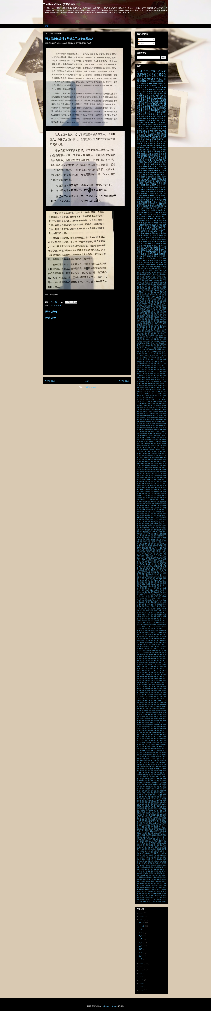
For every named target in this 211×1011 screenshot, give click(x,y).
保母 (141, 463)
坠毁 (140, 546)
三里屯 (139, 401)
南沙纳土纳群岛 (159, 503)
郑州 (149, 375)
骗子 (147, 206)
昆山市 (149, 652)
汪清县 (154, 698)
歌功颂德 (144, 684)
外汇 (144, 305)
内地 (141, 289)
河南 (138, 158)
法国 (147, 337)
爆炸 (162, 102)
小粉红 (157, 311)
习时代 (157, 437)
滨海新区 (142, 137)
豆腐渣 (150, 260)
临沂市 (146, 212)
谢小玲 (145, 260)
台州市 (159, 513)
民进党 (147, 335)
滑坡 (147, 341)
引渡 (156, 606)
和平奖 (159, 152)
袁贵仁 (164, 365)
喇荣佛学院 (143, 532)
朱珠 (162, 660)
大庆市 (142, 556)
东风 (158, 407)
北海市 (155, 221)
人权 (147, 141)
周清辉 (145, 526)
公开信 (159, 287)
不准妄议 (160, 401)
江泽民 (162, 74)
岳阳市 (151, 590)
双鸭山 (156, 295)
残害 (158, 686)
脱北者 (159, 175)
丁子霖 (145, 271)
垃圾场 (147, 546)
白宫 (144, 198)
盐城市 (164, 349)
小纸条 (154, 588)
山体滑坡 (151, 233)
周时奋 (156, 523)
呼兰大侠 (163, 299)
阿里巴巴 (160, 379)
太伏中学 (143, 560)
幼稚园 (159, 596)
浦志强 (155, 124)
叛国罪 (139, 513)
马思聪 (150, 385)
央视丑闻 (155, 560)
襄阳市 (139, 367)
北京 (139, 79)
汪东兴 (146, 248)
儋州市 (164, 467)
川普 (164, 187)
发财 (138, 512)
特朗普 (139, 173)
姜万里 (146, 568)
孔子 (162, 231)
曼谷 (147, 327)
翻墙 (149, 158)
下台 (162, 208)
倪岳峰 (144, 465)
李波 (146, 108)
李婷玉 (145, 241)
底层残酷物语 (149, 600)
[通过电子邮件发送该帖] (62, 302)
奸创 (162, 564)
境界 (150, 548)
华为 (158, 293)
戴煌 (162, 624)
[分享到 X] (71, 302)
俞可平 (143, 216)
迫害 (146, 373)
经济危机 (152, 357)
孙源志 (157, 572)
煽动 (162, 341)
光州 (144, 469)
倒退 (140, 465)
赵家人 (157, 114)
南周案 (148, 503)
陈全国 (141, 381)
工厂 (152, 592)
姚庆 (151, 231)
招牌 (140, 632)
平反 (138, 235)
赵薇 (164, 147)
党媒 (147, 471)
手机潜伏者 (142, 626)
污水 (147, 698)
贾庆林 (155, 104)
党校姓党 (158, 471)
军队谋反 (147, 483)
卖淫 (141, 295)
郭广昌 (139, 150)
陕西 (140, 383)
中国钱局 (156, 425)
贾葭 (160, 260)
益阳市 (159, 349)
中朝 (147, 429)
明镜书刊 (143, 654)
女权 (149, 564)
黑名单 (157, 387)
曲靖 (156, 656)
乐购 (155, 435)
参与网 (157, 507)
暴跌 (151, 191)
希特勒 (141, 596)
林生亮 (150, 676)
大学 (158, 185)
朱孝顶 (150, 660)
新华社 (152, 145)
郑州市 (163, 114)
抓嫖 (149, 628)
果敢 (158, 676)
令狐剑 (150, 453)
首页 (46, 26)
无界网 (160, 323)
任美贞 (161, 455)
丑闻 (157, 403)
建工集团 (141, 604)
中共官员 (151, 411)
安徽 (157, 307)
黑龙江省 (160, 139)
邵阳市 (145, 375)
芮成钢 (161, 118)
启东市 (144, 519)
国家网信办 (157, 538)
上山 (146, 401)
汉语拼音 (150, 696)
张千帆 (141, 608)
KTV (164, 391)
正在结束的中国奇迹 (153, 684)
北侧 (158, 495)
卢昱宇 (146, 183)
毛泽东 (140, 76)
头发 (162, 560)
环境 (156, 347)
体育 (153, 459)
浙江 (150, 339)
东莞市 (156, 106)
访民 (162, 96)
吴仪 (156, 519)
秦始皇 (155, 254)
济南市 (163, 145)
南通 (142, 505)
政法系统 (144, 638)
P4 (147, 393)
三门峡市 (155, 271)
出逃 (143, 221)
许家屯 (148, 147)
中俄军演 (150, 409)
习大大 (148, 279)
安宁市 (157, 576)
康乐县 (159, 600)
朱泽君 (159, 660)
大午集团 (153, 552)
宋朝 (143, 578)
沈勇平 (150, 700)
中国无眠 (149, 419)
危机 (151, 183)
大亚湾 (148, 552)
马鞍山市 (155, 385)
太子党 (139, 114)
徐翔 (160, 166)
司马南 (151, 516)
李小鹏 (141, 156)
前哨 (162, 291)
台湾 (162, 106)
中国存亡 (161, 415)
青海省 (153, 383)
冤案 (164, 218)
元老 (141, 469)
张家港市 (139, 610)
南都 (146, 505)
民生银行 (155, 246)
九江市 (144, 279)
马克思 (141, 385)
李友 (146, 329)
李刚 (138, 666)
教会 (159, 321)
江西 (164, 696)
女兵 (164, 562)
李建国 (157, 668)
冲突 (158, 289)
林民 (146, 676)
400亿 (139, 391)
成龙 (164, 620)
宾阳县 (144, 584)
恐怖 (140, 319)
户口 (159, 319)
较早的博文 (124, 381)
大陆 (164, 152)
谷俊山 (163, 129)
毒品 (164, 686)
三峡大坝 (157, 399)
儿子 (138, 469)
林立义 (154, 676)
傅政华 (161, 162)
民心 (141, 692)
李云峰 (162, 327)
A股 (158, 269)
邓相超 (141, 375)
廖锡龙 (153, 602)
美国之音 (150, 256)
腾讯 (153, 361)
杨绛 (147, 674)
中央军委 (142, 133)
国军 (156, 536)
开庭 (140, 606)
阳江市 (154, 379)
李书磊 (141, 664)
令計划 (154, 453)
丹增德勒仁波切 (146, 433)
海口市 (148, 129)
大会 (147, 305)
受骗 (150, 512)
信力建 (156, 283)
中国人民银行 (150, 413)
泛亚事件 (151, 337)
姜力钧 (154, 568)
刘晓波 (157, 79)
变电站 (158, 512)
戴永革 (159, 624)
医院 (160, 221)
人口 (152, 447)
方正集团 (156, 646)
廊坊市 (155, 154)
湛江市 (161, 250)
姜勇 (158, 568)
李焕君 (157, 329)
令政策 (145, 453)
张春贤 (143, 189)
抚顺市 (139, 239)
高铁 (155, 267)
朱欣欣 (154, 660)
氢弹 (140, 694)
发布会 (164, 509)
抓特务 (153, 628)
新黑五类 (143, 646)
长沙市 (152, 160)
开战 (143, 606)
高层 (147, 267)
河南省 (143, 81)
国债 (143, 536)
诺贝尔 (154, 147)
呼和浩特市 (140, 528)
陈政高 (157, 381)
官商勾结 (155, 578)
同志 (141, 518)
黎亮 (153, 387)
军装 (140, 483)
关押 (161, 477)
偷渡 (150, 467)
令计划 (155, 76)
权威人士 (161, 662)
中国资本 (143, 425)
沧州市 (139, 337)
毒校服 (151, 688)
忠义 (140, 618)
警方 (142, 367)
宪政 (149, 166)
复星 (147, 550)
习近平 (141, 70)
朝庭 (164, 658)
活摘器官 (139, 339)
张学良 (162, 315)
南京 (140, 223)
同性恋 (145, 518)
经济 (138, 110)
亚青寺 (148, 445)
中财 (149, 431)
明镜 (138, 654)
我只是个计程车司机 (153, 622)
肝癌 (160, 256)
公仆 (141, 287)
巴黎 (147, 313)
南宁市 (143, 143)
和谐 (138, 301)
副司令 (150, 493)
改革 (151, 239)
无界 (156, 323)
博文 (142, 39)
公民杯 (151, 475)
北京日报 (153, 495)
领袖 (140, 206)
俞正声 (148, 463)
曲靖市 (164, 325)
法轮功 (139, 196)
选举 (147, 262)
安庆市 (162, 576)
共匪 (158, 477)
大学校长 (155, 554)
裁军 (160, 258)
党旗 (164, 285)
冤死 (141, 485)
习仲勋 (153, 120)
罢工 (144, 256)
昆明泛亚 (139, 325)
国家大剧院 (149, 538)
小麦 (158, 588)
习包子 (148, 133)
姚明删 (160, 566)
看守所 (145, 351)
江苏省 (155, 83)
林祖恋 (145, 244)
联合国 (145, 359)
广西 (156, 166)
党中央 (154, 285)
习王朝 (162, 437)
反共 (144, 297)
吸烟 (149, 522)
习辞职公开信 (142, 162)
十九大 (148, 293)
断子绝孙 (160, 640)
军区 (147, 218)
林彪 (138, 129)
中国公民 (144, 415)
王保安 (159, 345)
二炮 (144, 443)
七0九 (155, 397)
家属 (149, 582)
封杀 (153, 586)
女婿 (147, 231)
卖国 (138, 295)
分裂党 (145, 487)
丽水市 (153, 433)
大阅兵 (157, 112)
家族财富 (153, 582)
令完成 (149, 83)
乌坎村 (141, 94)
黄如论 (147, 387)
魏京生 (159, 267)
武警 (148, 114)
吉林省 (149, 152)
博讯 (149, 505)
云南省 (149, 92)
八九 (152, 216)
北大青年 (139, 497)
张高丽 (141, 135)
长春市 (162, 377)
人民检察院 (156, 281)
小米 (150, 588)
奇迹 (143, 562)
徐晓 (152, 616)
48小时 (143, 391)
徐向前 (144, 616)
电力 (144, 349)
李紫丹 (164, 670)
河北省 (143, 88)
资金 (158, 369)
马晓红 (143, 267)
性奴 (143, 618)
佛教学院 (147, 461)
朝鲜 (142, 108)
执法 (144, 321)
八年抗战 (147, 473)
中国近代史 (149, 425)
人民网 (141, 451)
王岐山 (159, 71)
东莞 (162, 177)
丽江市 (152, 212)
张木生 (160, 610)
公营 (155, 475)
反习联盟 (139, 297)
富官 (164, 584)
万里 (158, 177)
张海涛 (144, 612)
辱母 (152, 371)
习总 (164, 160)
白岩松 (154, 349)
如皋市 (141, 566)
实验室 (164, 580)
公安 (144, 112)
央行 (138, 231)
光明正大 (149, 469)
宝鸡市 (156, 580)
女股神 (156, 564)
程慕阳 (161, 254)
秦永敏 (143, 175)
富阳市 (148, 311)
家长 (158, 582)
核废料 (139, 333)
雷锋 (146, 383)
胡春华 (161, 124)
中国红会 (154, 423)
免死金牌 (163, 469)
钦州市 (156, 262)
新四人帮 (139, 644)
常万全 (151, 313)
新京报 (160, 642)
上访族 (150, 401)
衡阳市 (155, 258)
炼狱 (159, 341)
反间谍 (159, 297)
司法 (144, 152)
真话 (159, 351)
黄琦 (150, 387)
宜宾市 (141, 580)
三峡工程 (163, 399)
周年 (138, 185)
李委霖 (151, 666)
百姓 (160, 173)
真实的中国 (151, 351)
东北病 (157, 405)
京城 (146, 281)
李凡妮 (164, 664)
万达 (147, 208)
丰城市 (153, 431)
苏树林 (151, 363)
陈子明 (145, 381)
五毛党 (146, 179)
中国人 (147, 116)
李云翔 (145, 664)
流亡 (144, 339)
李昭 (149, 329)
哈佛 (138, 530)
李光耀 (142, 329)
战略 (150, 624)
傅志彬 (155, 467)
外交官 (158, 550)
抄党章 (139, 628)
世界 (141, 273)
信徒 (159, 283)
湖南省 (161, 83)
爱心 (152, 343)
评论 (142, 43)
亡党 (143, 281)
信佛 (152, 463)
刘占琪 (160, 487)
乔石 (143, 141)
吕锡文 (154, 299)
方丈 (153, 323)
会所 (153, 457)
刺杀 (146, 493)
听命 (140, 519)
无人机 (141, 648)
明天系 (164, 652)
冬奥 (155, 289)
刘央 (144, 489)
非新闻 (161, 265)
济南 (147, 339)
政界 (148, 638)
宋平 (152, 309)
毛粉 (155, 690)
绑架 (140, 256)
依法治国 (147, 283)
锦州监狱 (153, 377)
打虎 (141, 321)
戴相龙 (145, 118)
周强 (147, 523)
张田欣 (148, 612)
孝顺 (140, 574)
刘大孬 (141, 489)
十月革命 (153, 293)
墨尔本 (157, 548)
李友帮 (142, 666)
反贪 (159, 509)
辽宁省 (161, 104)
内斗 (155, 479)
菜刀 (162, 363)
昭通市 (150, 325)
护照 (144, 630)
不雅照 (153, 403)
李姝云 (156, 666)
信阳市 (148, 216)
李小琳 (161, 88)
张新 (147, 610)
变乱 (153, 512)
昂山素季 (144, 652)
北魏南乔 (149, 497)
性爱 (146, 618)
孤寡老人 (149, 574)
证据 (156, 367)
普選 (144, 656)
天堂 (144, 229)
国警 (147, 540)
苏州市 (154, 129)
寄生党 (153, 584)
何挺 (156, 459)
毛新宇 (152, 193)
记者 (145, 122)
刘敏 (141, 491)
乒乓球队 (163, 277)
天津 (154, 108)
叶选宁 (142, 299)
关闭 (164, 477)
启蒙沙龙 (149, 519)
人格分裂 (145, 449)
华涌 (161, 293)
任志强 (143, 83)
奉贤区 (154, 562)
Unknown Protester (149, 395)
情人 (158, 618)
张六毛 (157, 315)
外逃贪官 (142, 552)
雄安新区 (142, 265)
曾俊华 (161, 656)
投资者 (160, 628)
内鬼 (149, 289)
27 (165, 389)
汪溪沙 (159, 698)
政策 (151, 638)
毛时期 (144, 690)
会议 (138, 216)
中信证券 (146, 120)
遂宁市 (144, 204)
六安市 (145, 477)
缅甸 (151, 175)
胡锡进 (147, 361)
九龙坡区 (163, 435)
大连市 (151, 305)
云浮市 (155, 214)
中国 (153, 71)
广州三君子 (146, 598)
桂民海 (154, 333)
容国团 (162, 582)
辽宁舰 (160, 371)
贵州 (141, 369)
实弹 (159, 580)
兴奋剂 (164, 287)
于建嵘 (160, 279)
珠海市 (155, 173)
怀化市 (162, 317)
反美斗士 (154, 297)
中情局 (144, 429)
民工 (138, 692)
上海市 (143, 90)
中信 (156, 273)
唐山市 (154, 225)
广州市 (156, 96)
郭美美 (147, 160)
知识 (140, 353)
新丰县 (142, 642)
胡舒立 (58, 305)
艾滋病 (141, 363)
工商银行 (156, 592)
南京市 (152, 127)
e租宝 (143, 208)
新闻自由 (154, 644)
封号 (147, 586)
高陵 (159, 385)
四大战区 (163, 532)
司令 (146, 299)
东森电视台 (140, 407)
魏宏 (164, 267)
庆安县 (143, 235)
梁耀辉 (142, 682)
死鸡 (155, 686)
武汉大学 (146, 686)
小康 (143, 588)
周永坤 (141, 526)
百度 (156, 118)
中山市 (161, 427)
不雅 (149, 403)
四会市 (158, 532)
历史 (140, 152)
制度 (143, 493)
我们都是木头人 (142, 622)
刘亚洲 (143, 164)
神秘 (159, 353)
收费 (162, 634)
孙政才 (157, 127)
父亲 (155, 343)
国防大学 (158, 540)
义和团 (158, 433)
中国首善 (144, 427)
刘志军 (157, 489)
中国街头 (160, 423)
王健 (162, 345)
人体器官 (153, 179)
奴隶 (159, 564)
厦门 (153, 507)
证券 (153, 367)
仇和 (162, 451)
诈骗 (142, 202)
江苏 (156, 193)
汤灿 (142, 248)
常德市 (148, 596)
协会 (156, 502)
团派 (147, 143)
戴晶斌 (154, 624)
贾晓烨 (154, 369)
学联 (162, 574)
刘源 (148, 112)
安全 (153, 576)
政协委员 (141, 636)
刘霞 (147, 221)
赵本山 (141, 371)
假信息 (162, 465)
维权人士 (144, 158)
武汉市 (150, 135)
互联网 (153, 133)
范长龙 (154, 200)
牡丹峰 (157, 196)
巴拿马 (150, 154)
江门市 (139, 698)
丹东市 (139, 433)
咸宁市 (160, 528)
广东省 (150, 74)
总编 (149, 618)
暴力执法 (155, 325)
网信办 (157, 357)
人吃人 (150, 281)
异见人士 (147, 606)
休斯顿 (150, 457)
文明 (149, 640)
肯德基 (157, 359)
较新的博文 (50, 381)
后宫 (161, 518)
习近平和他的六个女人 (151, 439)
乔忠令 (139, 279)
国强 (162, 538)
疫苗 (152, 114)
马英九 (148, 139)
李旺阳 (150, 670)
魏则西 (156, 110)
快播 (138, 168)
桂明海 (148, 680)
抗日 (158, 189)
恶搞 (152, 618)
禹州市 (164, 353)
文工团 (145, 323)
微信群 (157, 317)
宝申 (149, 580)
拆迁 (150, 630)
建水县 (147, 604)
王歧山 (139, 198)
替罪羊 (141, 658)
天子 (140, 307)
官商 (150, 578)
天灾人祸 (158, 229)
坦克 (143, 546)
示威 (142, 254)
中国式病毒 (150, 417)
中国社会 (148, 423)
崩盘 (160, 187)
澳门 (160, 170)
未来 (141, 660)
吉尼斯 (164, 516)
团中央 (148, 534)
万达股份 (147, 399)
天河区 (160, 558)
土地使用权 (153, 542)
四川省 (149, 81)
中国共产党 (162, 210)
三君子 (157, 208)
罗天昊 (162, 357)
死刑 (143, 335)
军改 (151, 218)
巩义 (164, 592)
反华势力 (148, 297)
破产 (147, 353)
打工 (147, 626)
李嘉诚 (144, 124)
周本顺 (141, 225)
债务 (140, 285)
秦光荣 (150, 254)
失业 (159, 560)
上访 (162, 110)
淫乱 (153, 339)
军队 (138, 164)
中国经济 (148, 98)
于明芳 (148, 443)
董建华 (142, 365)
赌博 (161, 369)
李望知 (154, 670)
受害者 (147, 512)
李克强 (162, 76)
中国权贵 (155, 419)
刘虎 (159, 291)
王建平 (163, 196)
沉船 (164, 193)
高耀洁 (152, 206)
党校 (153, 471)
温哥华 (150, 250)
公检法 (147, 475)
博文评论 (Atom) (90, 387)
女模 (152, 564)
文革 (144, 79)
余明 (140, 461)
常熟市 (159, 313)
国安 (152, 164)
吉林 (138, 518)
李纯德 (139, 672)
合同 (155, 516)
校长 (153, 678)
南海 (158, 133)
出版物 (162, 485)
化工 (151, 221)
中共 (148, 71)
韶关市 (157, 383)
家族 (151, 187)
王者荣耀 (149, 252)
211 (163, 389)
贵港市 (155, 260)
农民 (154, 483)
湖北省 (139, 100)
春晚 (151, 654)
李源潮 (153, 100)
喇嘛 (138, 532)
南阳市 (155, 223)
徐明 (144, 114)
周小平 (144, 523)
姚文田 (155, 566)
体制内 (150, 459)
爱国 (164, 170)
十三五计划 (149, 499)
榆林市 (162, 333)
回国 (155, 301)
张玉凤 (155, 235)
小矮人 (147, 588)
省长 (141, 351)
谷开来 (159, 147)
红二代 (159, 100)
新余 (164, 642)
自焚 (144, 200)
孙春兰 (153, 307)
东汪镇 (146, 407)
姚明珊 (148, 307)
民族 (146, 156)
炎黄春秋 (151, 196)
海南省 (149, 104)
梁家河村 (161, 680)
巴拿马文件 (147, 85)
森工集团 (150, 682)
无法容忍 (155, 648)
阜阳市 (144, 379)
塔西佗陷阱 (145, 548)
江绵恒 (155, 156)
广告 (138, 598)
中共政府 (157, 411)
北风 (144, 497)
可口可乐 (150, 513)
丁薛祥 (151, 397)
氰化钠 (144, 694)
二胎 (142, 179)
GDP (156, 391)
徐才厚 (159, 108)
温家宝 (153, 94)
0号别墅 (147, 389)
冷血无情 (152, 485)
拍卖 (147, 321)
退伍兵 (150, 373)
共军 (155, 477)
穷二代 (151, 355)
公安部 (154, 287)
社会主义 (152, 353)
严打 (142, 409)
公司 (162, 473)
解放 (140, 260)
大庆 (138, 556)
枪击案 (142, 678)
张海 (140, 612)
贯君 (146, 202)
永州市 (161, 246)
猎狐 (155, 345)
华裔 (164, 293)
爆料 (149, 343)
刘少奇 (155, 141)
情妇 (143, 319)
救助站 (156, 638)
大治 (155, 556)
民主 (158, 90)
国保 (161, 301)
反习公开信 (162, 295)
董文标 (147, 365)
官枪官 (160, 578)
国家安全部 (149, 303)
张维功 (153, 612)
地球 (155, 544)
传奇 (159, 457)
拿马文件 (147, 632)
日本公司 (147, 650)
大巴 (164, 554)
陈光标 (155, 204)
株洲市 (164, 331)
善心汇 (151, 301)
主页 (87, 381)
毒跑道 (149, 246)
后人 (153, 518)
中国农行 (144, 275)
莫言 (159, 363)
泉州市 (161, 248)
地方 (164, 303)
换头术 (156, 632)
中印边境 (142, 413)
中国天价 (155, 415)
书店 (153, 150)
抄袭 (146, 628)
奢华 (158, 562)
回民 (144, 534)
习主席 (139, 437)
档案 (158, 333)
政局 (149, 636)
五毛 (140, 281)
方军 (147, 646)
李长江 (147, 672)
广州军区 (158, 598)
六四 (156, 74)
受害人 (142, 512)
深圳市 (161, 81)
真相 (156, 351)
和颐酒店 (147, 528)
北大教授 (163, 495)
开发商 (151, 604)
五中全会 (143, 445)
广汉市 (164, 598)
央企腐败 (149, 560)
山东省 (155, 88)
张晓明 (156, 610)
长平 (158, 377)
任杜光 (156, 455)
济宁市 (150, 170)
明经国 (145, 325)
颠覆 (144, 206)
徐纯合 (161, 235)
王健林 (144, 173)
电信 (141, 349)
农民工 (159, 218)
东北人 (153, 405)
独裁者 (147, 345)
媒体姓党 (156, 231)
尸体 (161, 311)
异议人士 (149, 235)
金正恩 (150, 122)
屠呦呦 (155, 187)
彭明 (154, 189)
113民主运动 (154, 389)
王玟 (153, 347)
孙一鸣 (164, 570)
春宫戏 (148, 654)
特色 (143, 345)
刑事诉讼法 (151, 487)
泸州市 (145, 170)
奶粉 (143, 187)
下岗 (138, 273)
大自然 (142, 558)
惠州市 (143, 237)
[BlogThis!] (69, 302)
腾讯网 (157, 361)
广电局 (139, 600)
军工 (149, 481)
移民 (147, 175)
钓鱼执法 (143, 377)
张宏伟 (164, 608)
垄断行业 (155, 546)
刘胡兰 (148, 491)
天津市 (147, 76)
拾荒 (143, 632)
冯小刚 (157, 181)
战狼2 (147, 624)
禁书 (164, 173)
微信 (164, 108)
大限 (155, 305)
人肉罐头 (149, 451)
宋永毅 (147, 578)
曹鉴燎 (143, 327)
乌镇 (153, 277)
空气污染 (163, 355)
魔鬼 (162, 385)
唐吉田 (151, 530)
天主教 (159, 305)
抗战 (144, 145)
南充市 (145, 223)
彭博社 (156, 614)
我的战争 (163, 622)
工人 (138, 189)
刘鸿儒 (157, 491)
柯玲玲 (150, 678)
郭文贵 (53, 305)
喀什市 (147, 301)
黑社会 (153, 177)
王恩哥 (141, 347)
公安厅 (145, 287)
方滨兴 (162, 646)
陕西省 (141, 96)
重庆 (151, 262)
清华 (161, 339)
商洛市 (164, 530)
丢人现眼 (163, 407)
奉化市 (150, 562)
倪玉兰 (148, 465)
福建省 (161, 92)
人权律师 (162, 214)
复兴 (144, 550)
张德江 (139, 124)
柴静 (159, 331)
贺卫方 (145, 369)
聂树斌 (155, 256)
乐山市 (158, 277)
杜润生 (162, 329)
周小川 (163, 183)
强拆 (140, 145)
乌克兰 (162, 433)
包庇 (162, 493)
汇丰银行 (141, 696)
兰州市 (141, 181)
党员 (151, 141)
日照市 (159, 650)
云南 (159, 443)
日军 (164, 323)
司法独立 (146, 516)
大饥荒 (163, 112)
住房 (146, 459)
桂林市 (158, 145)
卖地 (159, 502)
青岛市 (155, 265)
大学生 (163, 185)
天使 (150, 558)
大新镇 (151, 556)
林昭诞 (142, 676)
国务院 (160, 536)
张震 (150, 317)
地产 (161, 303)
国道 (153, 540)
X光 (156, 395)
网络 (144, 147)
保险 (144, 463)
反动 (147, 509)
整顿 (142, 640)
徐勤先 (139, 616)
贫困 (138, 369)
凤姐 (161, 289)
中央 (150, 108)
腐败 (146, 110)
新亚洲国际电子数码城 (151, 642)
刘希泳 (153, 489)
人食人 (162, 281)
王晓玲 (145, 347)
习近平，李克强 (143, 441)
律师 (140, 118)
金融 (141, 120)
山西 (143, 590)
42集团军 (143, 269)
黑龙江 (162, 387)
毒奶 (138, 688)
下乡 (164, 271)
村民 (155, 672)
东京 (149, 405)
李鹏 (146, 96)
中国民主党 (150, 421)
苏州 (147, 363)
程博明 (147, 355)
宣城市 (142, 582)
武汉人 (141, 686)
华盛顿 (148, 502)
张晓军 (151, 610)
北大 (160, 141)
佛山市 (155, 162)
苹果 (164, 256)
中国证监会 (156, 275)
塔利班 (139, 548)
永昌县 (160, 694)
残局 (161, 686)
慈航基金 (156, 620)
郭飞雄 (150, 131)
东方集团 (163, 405)
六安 (141, 477)
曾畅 (150, 327)
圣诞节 (145, 544)
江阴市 (143, 698)
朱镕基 (141, 662)
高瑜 (144, 150)
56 (147, 391)
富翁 (138, 586)
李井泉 (150, 664)
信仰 (151, 283)
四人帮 (154, 532)
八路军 (152, 473)
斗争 (155, 640)
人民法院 (157, 449)
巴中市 (143, 594)
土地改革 (160, 542)
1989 (138, 269)
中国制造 (149, 415)
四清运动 (139, 534)
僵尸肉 (150, 285)
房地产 (152, 237)
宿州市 (148, 584)
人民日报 (160, 120)
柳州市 (156, 102)
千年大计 (161, 499)
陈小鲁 (150, 381)
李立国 (159, 670)
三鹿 (143, 401)
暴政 (150, 656)
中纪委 (143, 92)
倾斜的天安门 (155, 465)
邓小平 (149, 88)
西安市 (151, 110)
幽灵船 (164, 596)
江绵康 (161, 335)
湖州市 (155, 170)
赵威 (140, 262)
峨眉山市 (156, 590)
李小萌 (150, 668)
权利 (156, 662)
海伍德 (141, 250)
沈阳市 (155, 248)
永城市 (151, 694)
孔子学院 (158, 570)
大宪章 (160, 554)
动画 (153, 493)
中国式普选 (143, 417)
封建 (150, 586)
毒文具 (142, 688)
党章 (162, 471)
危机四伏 (149, 507)
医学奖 (160, 497)
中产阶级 (142, 210)
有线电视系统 (155, 658)
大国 (140, 554)
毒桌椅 (156, 688)
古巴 (146, 513)
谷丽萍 (148, 177)
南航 (144, 295)
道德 (161, 373)
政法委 (139, 638)
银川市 (148, 377)
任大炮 (142, 283)
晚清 (162, 654)
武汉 (140, 335)
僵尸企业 (145, 285)
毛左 (140, 690)
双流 (161, 507)
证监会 (160, 367)
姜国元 (162, 568)
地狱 (152, 544)
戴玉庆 (156, 319)
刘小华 (148, 489)
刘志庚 (162, 489)
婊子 (149, 570)
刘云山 (155, 98)
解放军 (163, 90)
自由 (156, 158)
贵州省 (139, 131)
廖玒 (149, 602)
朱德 (158, 327)
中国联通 (140, 212)
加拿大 (148, 164)
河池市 (143, 337)
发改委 (164, 297)
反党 (155, 183)
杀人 (147, 662)
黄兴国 (157, 206)
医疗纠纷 (142, 499)
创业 (140, 493)
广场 (141, 598)
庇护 (143, 600)
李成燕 (142, 670)
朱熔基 (155, 191)
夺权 (140, 562)
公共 (156, 473)
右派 (138, 299)
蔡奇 (160, 158)
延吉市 (157, 602)
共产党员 (150, 477)
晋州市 (159, 654)
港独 (144, 341)
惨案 (146, 319)
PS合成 (150, 393)
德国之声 (160, 616)
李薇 (143, 672)
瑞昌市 (160, 347)
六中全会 (160, 475)
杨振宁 (139, 674)
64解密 (154, 269)
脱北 (150, 361)
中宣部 (156, 427)
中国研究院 (142, 423)
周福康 (158, 526)
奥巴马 (143, 231)
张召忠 (150, 608)
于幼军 (150, 214)
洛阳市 (145, 196)
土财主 (141, 544)
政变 (160, 154)
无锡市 (143, 191)
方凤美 (151, 646)
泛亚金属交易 (159, 337)
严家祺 (139, 409)
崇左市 (157, 233)
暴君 (147, 656)
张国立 (159, 608)
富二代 (144, 311)
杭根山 (151, 674)
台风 (162, 513)
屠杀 (138, 313)
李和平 (147, 666)
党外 (144, 471)
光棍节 (158, 469)
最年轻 (145, 658)
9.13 (150, 391)
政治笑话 (163, 636)
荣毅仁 (156, 363)
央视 (138, 154)
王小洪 (143, 252)
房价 (162, 319)
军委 (152, 181)
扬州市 (164, 626)
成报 (161, 620)
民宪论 (164, 690)
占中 (152, 112)
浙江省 (149, 90)
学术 (153, 574)
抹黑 (147, 630)
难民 (160, 204)
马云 (140, 127)
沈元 (146, 700)
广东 (153, 166)
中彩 (140, 429)
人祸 (144, 451)
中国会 (156, 413)
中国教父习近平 (141, 419)
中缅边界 (144, 431)
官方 (160, 309)
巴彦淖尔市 (159, 594)
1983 (159, 389)
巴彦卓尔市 (152, 594)
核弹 (155, 244)
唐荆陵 (159, 225)
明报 (158, 239)
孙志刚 (148, 572)
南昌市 (150, 223)
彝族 (152, 614)
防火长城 (149, 379)
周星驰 (160, 523)
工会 (149, 592)
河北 (164, 156)
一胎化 (146, 397)
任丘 (143, 455)
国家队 (143, 185)
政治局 (163, 127)
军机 (152, 481)
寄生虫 (157, 584)
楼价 (155, 682)
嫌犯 (152, 570)
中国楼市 (161, 419)
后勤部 (157, 518)
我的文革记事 (141, 624)
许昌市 (150, 367)
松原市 (156, 674)
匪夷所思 (155, 497)
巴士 (147, 594)
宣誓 (146, 582)
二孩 (156, 279)
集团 (143, 383)
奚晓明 (144, 307)
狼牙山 (151, 345)
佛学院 (159, 179)
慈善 (141, 620)
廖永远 (145, 602)
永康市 (156, 694)
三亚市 (151, 208)
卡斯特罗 (153, 505)
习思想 (153, 437)
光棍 (153, 469)
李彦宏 (162, 668)
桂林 (152, 680)
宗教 (142, 233)
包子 (159, 493)
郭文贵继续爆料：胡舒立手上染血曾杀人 (69, 38)
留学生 (155, 252)
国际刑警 (151, 227)
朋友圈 (154, 327)
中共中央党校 (157, 409)
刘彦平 (151, 291)
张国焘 (154, 608)
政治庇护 (157, 636)
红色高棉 (143, 357)
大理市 (162, 556)
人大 (155, 447)
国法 (144, 540)
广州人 (153, 598)
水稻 (147, 694)
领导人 (162, 383)
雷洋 (138, 92)
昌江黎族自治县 (156, 652)
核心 (142, 333)
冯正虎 (139, 221)
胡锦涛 (151, 96)
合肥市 (150, 299)
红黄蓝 (139, 200)
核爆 (156, 678)
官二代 (156, 309)
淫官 (146, 250)
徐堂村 (148, 616)
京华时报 (153, 445)
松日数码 (161, 674)
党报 (150, 471)
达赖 (164, 371)
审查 (138, 582)
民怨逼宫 (146, 692)
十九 (144, 293)
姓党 (142, 154)
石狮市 (144, 353)
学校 (156, 574)
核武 (146, 333)
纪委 (147, 357)
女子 (138, 564)
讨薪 (146, 367)
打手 (150, 626)
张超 (161, 612)
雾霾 (142, 98)
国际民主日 (143, 542)
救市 (149, 168)
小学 (140, 588)
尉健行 (153, 311)
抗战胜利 (158, 237)
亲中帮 (139, 447)
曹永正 (139, 327)
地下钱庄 (158, 227)
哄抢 (164, 528)
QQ (157, 393)
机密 (144, 662)
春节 (155, 654)
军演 (155, 481)
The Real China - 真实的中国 (59, 4)
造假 (158, 373)
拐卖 (147, 239)
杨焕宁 (144, 674)
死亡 (144, 246)
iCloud (159, 395)
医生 (164, 497)
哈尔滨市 (147, 225)
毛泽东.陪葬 (149, 690)
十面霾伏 (155, 499)
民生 (162, 692)
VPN (138, 208)
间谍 (140, 379)
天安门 (161, 143)
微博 (164, 166)
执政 (159, 626)
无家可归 (146, 648)
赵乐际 (161, 202)
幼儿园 (143, 315)
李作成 (154, 664)
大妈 (150, 554)
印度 (140, 507)
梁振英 (159, 244)
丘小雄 (145, 405)
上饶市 (160, 271)
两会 (148, 127)
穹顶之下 (157, 355)
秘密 (143, 355)
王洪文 (150, 347)
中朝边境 (152, 429)
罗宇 (155, 175)
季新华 (144, 574)
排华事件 (161, 632)
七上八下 (160, 397)
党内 (138, 471)
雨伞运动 (149, 265)
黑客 (162, 206)
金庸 (161, 375)
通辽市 (154, 373)
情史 (161, 618)
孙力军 (144, 572)
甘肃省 (151, 118)
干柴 (152, 596)
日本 (146, 135)
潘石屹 (151, 341)
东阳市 (155, 407)
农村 (151, 483)
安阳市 (149, 309)
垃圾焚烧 (139, 305)
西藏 (158, 129)
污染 (164, 335)
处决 (138, 550)
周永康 (150, 79)
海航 (155, 135)
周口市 (160, 522)
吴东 (153, 519)
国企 (162, 133)
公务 (159, 473)
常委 (155, 313)
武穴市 (151, 686)
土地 (148, 542)
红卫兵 (163, 198)
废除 (154, 600)
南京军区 (142, 503)
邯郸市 (141, 160)
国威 (140, 538)
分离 (141, 487)
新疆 (164, 98)
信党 (155, 463)
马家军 (145, 385)
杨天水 (164, 672)
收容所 (159, 634)
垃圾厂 (154, 185)
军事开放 (141, 481)
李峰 (153, 668)
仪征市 (159, 453)
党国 (141, 471)
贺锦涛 (150, 369)
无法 (150, 648)
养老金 (139, 479)
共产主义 (147, 181)
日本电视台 (153, 650)
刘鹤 (161, 491)
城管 (156, 164)
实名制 (139, 311)
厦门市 (152, 295)
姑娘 (148, 566)
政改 (152, 636)
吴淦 (158, 183)
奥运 (161, 562)
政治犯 (156, 321)
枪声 (146, 678)
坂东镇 (162, 544)
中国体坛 (161, 413)
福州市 (139, 147)
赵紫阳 (141, 102)
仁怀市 (159, 451)
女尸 (141, 564)
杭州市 (150, 124)
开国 (155, 604)
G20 (144, 127)
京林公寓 (160, 445)
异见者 (153, 606)
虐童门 (156, 365)
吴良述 (145, 522)
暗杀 (162, 239)
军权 (155, 218)
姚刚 (151, 566)
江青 (160, 193)
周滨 (158, 299)
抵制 (143, 239)
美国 (158, 94)
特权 (140, 345)
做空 (147, 467)
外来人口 (163, 550)
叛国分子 (163, 512)
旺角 (147, 191)
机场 (140, 241)
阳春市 (161, 262)
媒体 (160, 164)
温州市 (155, 250)
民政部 (159, 692)
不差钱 (141, 403)
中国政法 (163, 417)
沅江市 (142, 700)
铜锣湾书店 (158, 131)
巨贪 (161, 592)
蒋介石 (163, 137)
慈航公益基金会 (148, 620)
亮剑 (164, 445)
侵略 (158, 461)
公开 (143, 475)
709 (160, 160)
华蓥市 (153, 502)
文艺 (152, 640)
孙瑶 (161, 572)
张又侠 (145, 608)
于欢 (152, 443)
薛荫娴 (151, 365)
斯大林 (149, 323)
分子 (140, 291)
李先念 (159, 664)
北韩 (141, 293)
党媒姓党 (160, 285)
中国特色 (150, 275)
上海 (146, 102)
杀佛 (150, 662)
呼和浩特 (163, 526)
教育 (156, 168)
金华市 (157, 375)
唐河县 (156, 530)
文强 (146, 640)
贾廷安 (155, 202)
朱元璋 (145, 660)
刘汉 (144, 491)
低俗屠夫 (141, 459)
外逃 (140, 229)
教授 (162, 638)
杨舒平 (151, 331)
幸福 (155, 596)
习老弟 (142, 439)
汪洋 (150, 698)
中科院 (162, 429)
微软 (155, 616)
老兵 (142, 110)
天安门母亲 (151, 229)
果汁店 (162, 676)
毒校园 (147, 688)
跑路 (149, 371)
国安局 (144, 538)
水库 (150, 335)
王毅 (147, 137)
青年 (149, 383)
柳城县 (150, 244)
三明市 (150, 271)
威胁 (141, 570)
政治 (154, 90)
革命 (157, 160)
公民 (162, 216)
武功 (161, 684)
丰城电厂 (158, 431)
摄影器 (145, 634)
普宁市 (161, 168)
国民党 (155, 143)
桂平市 (150, 333)
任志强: (151, 455)
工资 (144, 313)
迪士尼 (142, 373)
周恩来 (159, 116)
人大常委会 (160, 447)
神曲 (156, 353)
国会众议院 (160, 534)
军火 (158, 481)
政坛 (146, 636)
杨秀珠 (142, 331)
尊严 (162, 586)
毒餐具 (160, 688)
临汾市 (139, 277)
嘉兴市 (149, 532)
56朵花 (149, 269)
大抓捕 (147, 556)
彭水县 (160, 614)
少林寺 (162, 588)
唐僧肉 (147, 530)
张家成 (142, 317)
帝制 (144, 596)
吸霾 (152, 522)
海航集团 (160, 135)
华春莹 (141, 502)
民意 (150, 692)
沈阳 (151, 248)
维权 (144, 100)
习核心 (148, 150)
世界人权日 (162, 403)
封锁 (159, 586)
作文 (152, 461)
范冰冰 (148, 200)
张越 (147, 189)
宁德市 (143, 576)
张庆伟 (147, 317)
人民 (157, 150)
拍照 (156, 630)
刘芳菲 (156, 291)
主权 (143, 277)
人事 (143, 447)
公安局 (150, 287)
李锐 (140, 244)
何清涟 (160, 459)
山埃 (140, 590)
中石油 (157, 429)
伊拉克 (142, 457)
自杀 (152, 158)
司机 (141, 516)
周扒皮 (151, 523)
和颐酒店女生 (154, 528)
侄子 (155, 461)
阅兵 (142, 116)
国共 (146, 536)
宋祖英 (145, 166)
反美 (156, 509)
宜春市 (145, 580)
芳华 (144, 363)
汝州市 (156, 696)
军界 (161, 481)
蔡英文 (159, 200)
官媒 (146, 233)
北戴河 (161, 85)
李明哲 (154, 241)
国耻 (146, 227)
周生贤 (153, 526)
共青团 (153, 116)
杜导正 (159, 672)
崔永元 (162, 590)
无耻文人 (141, 650)
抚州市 (141, 630)
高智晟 (154, 139)
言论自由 (142, 177)
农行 (161, 483)
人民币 (149, 162)
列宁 (143, 291)
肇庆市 (150, 359)
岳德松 (147, 590)
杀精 (153, 662)
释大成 (153, 375)
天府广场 (155, 558)
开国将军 (160, 604)
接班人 (151, 321)
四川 (142, 227)
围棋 (155, 534)
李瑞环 (159, 241)
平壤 (162, 313)
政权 (162, 189)
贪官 (152, 106)
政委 (154, 239)
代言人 (141, 453)
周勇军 (156, 522)
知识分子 (149, 198)
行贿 (159, 365)
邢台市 (150, 204)
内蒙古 (163, 122)
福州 (146, 254)
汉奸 (153, 335)
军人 (143, 218)
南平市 (152, 503)
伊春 (145, 457)
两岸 (153, 273)
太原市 (139, 187)
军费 (143, 483)
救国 (159, 638)
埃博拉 (160, 546)
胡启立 (162, 359)
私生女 (139, 355)
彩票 (153, 317)
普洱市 (141, 656)
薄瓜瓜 (150, 258)
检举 (146, 682)
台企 (155, 513)
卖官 (162, 502)
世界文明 (139, 405)
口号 (142, 513)
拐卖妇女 (161, 630)
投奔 (156, 628)
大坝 (147, 554)
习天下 (144, 437)
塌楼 (164, 546)
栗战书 (143, 129)
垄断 (150, 546)
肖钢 (153, 359)
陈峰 (153, 381)
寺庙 (144, 586)
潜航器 (156, 341)
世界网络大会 (147, 273)
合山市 (159, 516)
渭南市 (141, 341)
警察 (138, 139)
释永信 (143, 139)
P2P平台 (143, 393)
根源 (140, 680)
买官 (159, 441)
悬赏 (155, 618)
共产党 (151, 102)
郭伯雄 (155, 81)
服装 (161, 658)
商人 (159, 530)
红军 (158, 198)
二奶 (141, 443)
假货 (141, 467)
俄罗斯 (162, 461)
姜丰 (150, 568)
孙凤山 (139, 572)
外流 (138, 552)
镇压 (138, 116)
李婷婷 (160, 666)
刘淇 (162, 181)
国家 (151, 143)
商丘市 (142, 301)
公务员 (157, 216)
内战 (152, 479)
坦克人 (148, 185)
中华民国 (161, 273)
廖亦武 (141, 602)
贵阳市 (150, 202)
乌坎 (150, 277)
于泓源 (156, 443)
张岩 (144, 610)
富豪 (141, 586)
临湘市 (164, 431)
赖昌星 (145, 131)
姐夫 (144, 566)
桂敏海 (144, 680)
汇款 (146, 696)
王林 (141, 122)
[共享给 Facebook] (73, 302)
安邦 (140, 166)
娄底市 (145, 570)
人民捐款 (151, 449)
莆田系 (157, 137)
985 (153, 391)
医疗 (138, 499)
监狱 (138, 351)
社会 (155, 198)
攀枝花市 (150, 634)
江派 (156, 335)
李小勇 (141, 668)
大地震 (144, 554)
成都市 (147, 106)
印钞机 (144, 507)
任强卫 (147, 455)
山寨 (141, 313)
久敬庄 (147, 277)
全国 (138, 287)
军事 (152, 289)
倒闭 (162, 283)
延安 (161, 602)
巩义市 (139, 594)
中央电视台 (150, 427)
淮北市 (157, 339)
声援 (164, 548)
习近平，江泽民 (153, 441)
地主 (149, 544)
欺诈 (140, 684)
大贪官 (147, 558)
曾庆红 (155, 85)
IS (165, 206)
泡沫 (140, 170)
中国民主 (144, 421)
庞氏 (150, 315)
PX (154, 393)
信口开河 (160, 463)
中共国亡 (145, 411)
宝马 (152, 580)
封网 (156, 586)
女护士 (145, 564)
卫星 (158, 505)
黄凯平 (142, 387)
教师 (152, 168)
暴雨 (153, 656)
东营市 (150, 407)
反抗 (150, 509)
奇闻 (146, 562)
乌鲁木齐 (143, 435)
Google (160, 391)
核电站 (146, 193)
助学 (156, 493)
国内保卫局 (151, 536)
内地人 (148, 479)
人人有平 (147, 447)
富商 (161, 584)
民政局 (154, 692)
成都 (147, 237)
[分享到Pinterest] (76, 302)
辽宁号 (156, 371)
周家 (140, 523)
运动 (138, 373)
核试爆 (160, 678)
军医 (145, 481)
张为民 (160, 606)
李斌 (146, 670)
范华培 (139, 258)
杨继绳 (147, 331)
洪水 (164, 337)
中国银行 (163, 275)
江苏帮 (160, 696)
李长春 (161, 191)
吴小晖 (154, 152)
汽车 (162, 698)
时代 (140, 652)
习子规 (148, 437)
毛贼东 (159, 690)
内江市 (145, 289)
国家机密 (156, 303)
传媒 (162, 457)
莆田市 (144, 258)
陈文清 (162, 381)
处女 (141, 550)
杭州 (142, 193)
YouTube (163, 269)
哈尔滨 (142, 530)
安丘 (150, 576)
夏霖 (154, 550)
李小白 (145, 668)
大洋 (158, 556)
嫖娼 (147, 187)
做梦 (144, 467)
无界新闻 (161, 648)
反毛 (153, 509)
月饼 (149, 658)
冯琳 (147, 485)
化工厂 (142, 495)
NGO (138, 393)
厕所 (147, 295)
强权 (148, 614)
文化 (162, 321)
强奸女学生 (143, 614)
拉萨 (153, 630)
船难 (161, 361)
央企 (164, 229)
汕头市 (150, 156)
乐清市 (151, 435)
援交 (141, 634)
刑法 (156, 487)
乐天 (147, 435)
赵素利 (145, 371)
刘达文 (153, 491)
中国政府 (157, 417)
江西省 (147, 94)
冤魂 (144, 485)
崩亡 (141, 592)
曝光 (159, 325)
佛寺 (143, 461)
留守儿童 (149, 349)
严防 (145, 409)
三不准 (152, 399)
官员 (142, 106)
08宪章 (142, 389)
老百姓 (141, 359)
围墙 (152, 534)
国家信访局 (142, 303)
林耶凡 (156, 331)
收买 (155, 634)
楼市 (140, 246)
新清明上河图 (147, 644)
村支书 (151, 672)
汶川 (160, 156)
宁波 (147, 576)
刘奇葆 (147, 291)
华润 (144, 502)
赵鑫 (144, 262)
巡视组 (145, 592)
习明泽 (157, 212)
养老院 (144, 479)
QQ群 (160, 393)
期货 (138, 660)
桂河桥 (156, 680)
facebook (139, 271)
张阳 (151, 189)
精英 (138, 357)
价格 (140, 455)
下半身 (154, 401)
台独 (160, 223)
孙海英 (153, 572)
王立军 (152, 137)
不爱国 (145, 403)
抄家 (142, 628)
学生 (159, 574)
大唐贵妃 (158, 552)
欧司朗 (159, 682)
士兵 (161, 548)
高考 (151, 267)
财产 (164, 367)
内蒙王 (159, 479)
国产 (158, 301)
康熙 (162, 600)
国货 (150, 540)
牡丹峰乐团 (160, 343)
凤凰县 (157, 485)
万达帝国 (141, 399)
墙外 (153, 548)
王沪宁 (150, 173)
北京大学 (147, 495)
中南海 (155, 92)
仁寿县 (154, 451)
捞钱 (152, 632)
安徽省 (143, 104)
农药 (158, 483)
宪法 (146, 154)
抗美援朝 (144, 168)
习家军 (153, 279)
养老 (138, 289)
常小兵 (163, 233)
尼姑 (164, 311)
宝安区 (164, 309)
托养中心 (155, 626)
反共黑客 (143, 509)
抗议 (164, 237)
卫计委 (162, 505)
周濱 (149, 526)
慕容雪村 (150, 319)
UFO (141, 395)
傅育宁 (159, 467)
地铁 (158, 544)
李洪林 (153, 329)
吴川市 (160, 519)
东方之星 (156, 122)
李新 (149, 241)
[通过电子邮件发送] (66, 302)
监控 (160, 252)
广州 (147, 315)
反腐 (160, 98)
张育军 (157, 612)
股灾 (148, 100)
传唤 (156, 457)
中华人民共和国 (151, 210)
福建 (138, 175)
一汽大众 (141, 397)
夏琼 (150, 550)
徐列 (164, 614)
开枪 (153, 315)
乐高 (158, 435)
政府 (148, 145)
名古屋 (150, 518)
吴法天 (141, 522)
